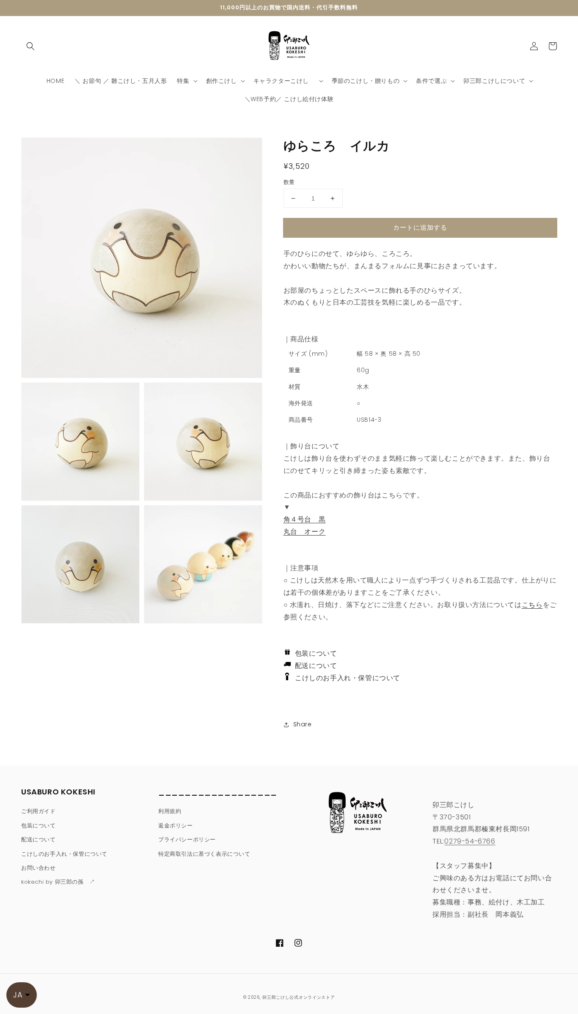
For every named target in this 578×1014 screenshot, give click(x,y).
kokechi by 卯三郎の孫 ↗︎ (58, 882)
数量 (289, 182)
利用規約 (169, 811)
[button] (30, 46)
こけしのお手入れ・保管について (344, 678)
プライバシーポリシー (187, 839)
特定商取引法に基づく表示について (204, 854)
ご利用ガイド (38, 811)
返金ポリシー (175, 826)
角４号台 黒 (304, 519)
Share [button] (302, 724)
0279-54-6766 (469, 841)
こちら (532, 605)
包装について (314, 653)
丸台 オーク (304, 531)
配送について (314, 666)
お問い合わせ (38, 868)
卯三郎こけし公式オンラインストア (298, 997)
